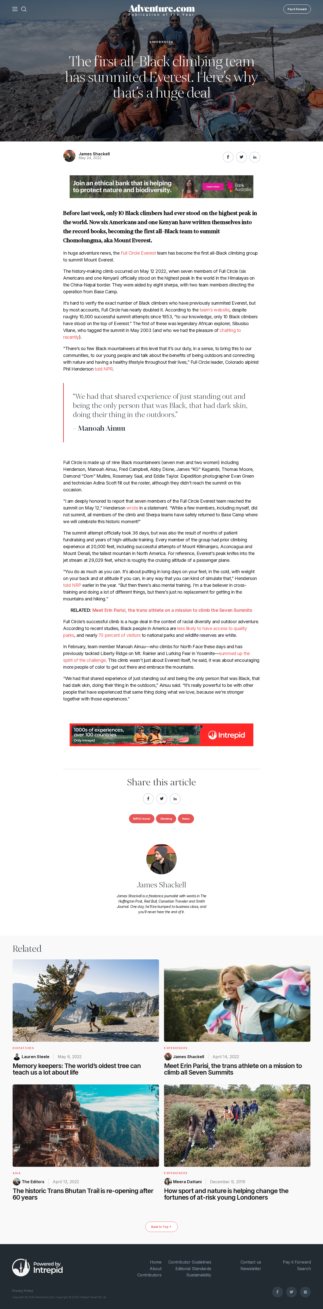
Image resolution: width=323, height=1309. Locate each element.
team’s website (214, 309)
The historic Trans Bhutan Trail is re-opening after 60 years (83, 1194)
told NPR (104, 369)
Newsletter (250, 1268)
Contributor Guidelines (189, 1262)
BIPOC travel (141, 818)
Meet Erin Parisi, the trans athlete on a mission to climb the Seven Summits (172, 610)
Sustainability (198, 1274)
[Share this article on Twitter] (241, 157)
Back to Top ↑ (161, 1227)
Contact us (250, 1262)
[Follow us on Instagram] (305, 1292)
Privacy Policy (22, 1291)
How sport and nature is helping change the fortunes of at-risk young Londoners (226, 1194)
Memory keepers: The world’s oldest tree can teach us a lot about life (77, 1069)
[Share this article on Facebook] (228, 157)
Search (304, 1268)
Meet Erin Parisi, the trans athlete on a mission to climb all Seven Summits (233, 1069)
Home (156, 1262)
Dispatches (23, 1048)
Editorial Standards (193, 1268)
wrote (132, 508)
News (186, 818)
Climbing (166, 818)
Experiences (161, 42)
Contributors (149, 1274)
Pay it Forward (297, 9)
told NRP (72, 585)
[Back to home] (161, 9)
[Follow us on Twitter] (291, 1292)
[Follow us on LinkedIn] (254, 157)
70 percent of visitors (119, 635)
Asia (17, 1173)
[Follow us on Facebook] (277, 1292)
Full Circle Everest (138, 253)
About (156, 1268)
